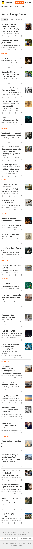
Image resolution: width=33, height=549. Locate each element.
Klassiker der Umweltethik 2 (10, 191)
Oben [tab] (11, 19)
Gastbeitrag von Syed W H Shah (11, 387)
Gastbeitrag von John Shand (10, 286)
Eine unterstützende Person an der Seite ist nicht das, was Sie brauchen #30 (10, 74)
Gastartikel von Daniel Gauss (10, 63)
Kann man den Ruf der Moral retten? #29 (10, 89)
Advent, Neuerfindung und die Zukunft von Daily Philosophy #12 (11, 346)
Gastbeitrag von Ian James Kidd (11, 45)
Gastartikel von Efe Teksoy (9, 31)
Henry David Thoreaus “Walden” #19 (10, 235)
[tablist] (12, 19)
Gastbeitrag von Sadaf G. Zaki (10, 79)
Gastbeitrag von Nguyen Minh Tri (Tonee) (11, 154)
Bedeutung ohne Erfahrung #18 (11, 249)
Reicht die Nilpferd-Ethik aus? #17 (11, 267)
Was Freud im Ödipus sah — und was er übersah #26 (11, 134)
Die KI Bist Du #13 (8, 331)
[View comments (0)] (9, 36)
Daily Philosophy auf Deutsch (9, 515)
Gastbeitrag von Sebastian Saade (11, 138)
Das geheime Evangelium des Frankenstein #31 (11, 59)
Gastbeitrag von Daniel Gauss (10, 270)
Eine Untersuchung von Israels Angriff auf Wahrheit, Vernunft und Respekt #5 (10, 457)
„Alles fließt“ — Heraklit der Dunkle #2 (11, 499)
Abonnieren (19, 2)
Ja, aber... (4, 446)
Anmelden (28, 2)
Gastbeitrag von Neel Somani (10, 302)
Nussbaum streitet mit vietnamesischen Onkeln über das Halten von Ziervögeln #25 (11, 149)
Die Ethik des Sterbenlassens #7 (8, 424)
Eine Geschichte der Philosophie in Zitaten (11, 504)
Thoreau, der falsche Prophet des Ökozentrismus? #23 (9, 187)
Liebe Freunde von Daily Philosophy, (9, 352)
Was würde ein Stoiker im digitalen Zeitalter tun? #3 (11, 486)
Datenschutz (25, 532)
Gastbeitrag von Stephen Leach (11, 322)
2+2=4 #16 (5, 283)
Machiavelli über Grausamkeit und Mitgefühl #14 (8, 317)
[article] (16, 30)
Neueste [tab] (5, 19)
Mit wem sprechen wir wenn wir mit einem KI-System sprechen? (11, 334)
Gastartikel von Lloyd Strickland (11, 225)
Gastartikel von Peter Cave (9, 171)
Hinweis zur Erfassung (21, 534)
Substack (5, 543)
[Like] (2, 36)
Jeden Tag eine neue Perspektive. (11, 518)
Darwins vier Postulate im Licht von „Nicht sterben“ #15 (11, 297)
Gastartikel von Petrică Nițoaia (11, 92)
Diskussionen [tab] (19, 19)
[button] (4, 6)
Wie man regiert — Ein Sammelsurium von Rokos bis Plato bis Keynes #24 (11, 167)
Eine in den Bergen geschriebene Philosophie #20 (11, 220)
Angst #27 (5, 117)
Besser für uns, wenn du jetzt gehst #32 (10, 42)
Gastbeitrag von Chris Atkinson (11, 414)
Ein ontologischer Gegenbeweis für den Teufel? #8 (9, 409)
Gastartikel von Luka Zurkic (10, 253)
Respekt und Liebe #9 (9, 396)
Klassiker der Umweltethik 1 (10, 239)
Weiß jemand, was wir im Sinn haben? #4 (10, 472)
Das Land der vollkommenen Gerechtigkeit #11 (8, 368)
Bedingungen (9, 534)
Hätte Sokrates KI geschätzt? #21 (8, 202)
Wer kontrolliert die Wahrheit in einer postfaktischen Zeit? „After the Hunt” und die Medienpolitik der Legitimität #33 (12, 27)
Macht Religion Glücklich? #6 (11, 442)
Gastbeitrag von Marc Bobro (10, 108)
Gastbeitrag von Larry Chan (10, 120)
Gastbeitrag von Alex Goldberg (11, 373)
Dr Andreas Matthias (13, 33)
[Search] (30, 19)
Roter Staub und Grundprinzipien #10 (9, 383)
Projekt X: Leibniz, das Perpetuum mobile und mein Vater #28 (10, 104)
